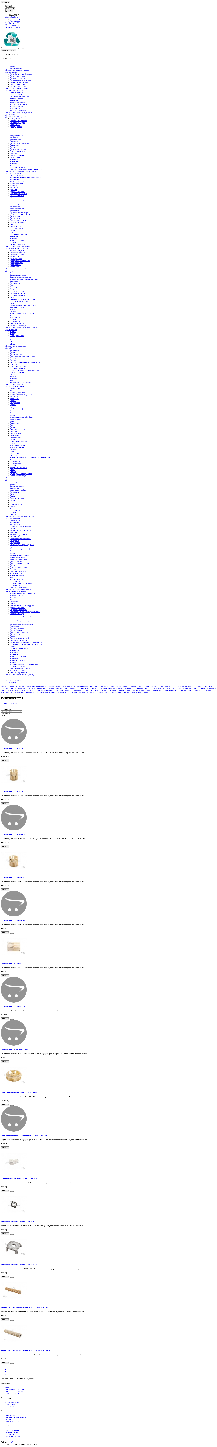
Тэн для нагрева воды (18, 104)
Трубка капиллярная (18, 656)
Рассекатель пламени (18, 149)
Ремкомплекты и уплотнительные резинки (26, 644)
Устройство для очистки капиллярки (24, 664)
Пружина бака (15, 437)
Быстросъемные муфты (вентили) (23, 593)
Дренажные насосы (17, 192)
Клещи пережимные (18, 618)
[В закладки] (11, 933)
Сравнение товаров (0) (9, 703)
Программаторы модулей (19, 638)
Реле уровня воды (17, 307)
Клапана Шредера (17, 614)
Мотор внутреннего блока (20, 214)
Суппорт (13, 455)
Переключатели (16, 218)
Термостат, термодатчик (19, 575)
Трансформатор (16, 163)
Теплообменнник (16, 98)
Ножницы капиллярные (19, 632)
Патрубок (13, 421)
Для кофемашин (16, 259)
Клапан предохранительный (21, 96)
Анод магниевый (16, 92)
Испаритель (14, 537)
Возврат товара (11, 1404)
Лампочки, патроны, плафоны (21, 549)
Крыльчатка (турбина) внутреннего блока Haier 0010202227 (25, 1307)
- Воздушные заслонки (166, 686)
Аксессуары (14, 273)
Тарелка (13, 376)
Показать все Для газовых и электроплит (21, 171)
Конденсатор (15, 206)
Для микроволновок (18, 76)
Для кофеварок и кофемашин (21, 74)
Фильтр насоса (15, 322)
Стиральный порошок (18, 86)
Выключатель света (17, 524)
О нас (7, 1387)
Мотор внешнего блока (19, 212)
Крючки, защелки (17, 360)
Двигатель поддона (17, 354)
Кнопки (13, 285)
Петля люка (14, 423)
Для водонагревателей (14, 90)
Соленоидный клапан (18, 234)
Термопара (14, 159)
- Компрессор (128, 688)
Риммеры (13, 646)
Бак (11, 391)
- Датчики (196, 686)
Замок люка (14, 399)
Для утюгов (14, 267)
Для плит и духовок (17, 78)
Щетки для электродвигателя (21, 474)
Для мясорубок (15, 265)
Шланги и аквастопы (18, 324)
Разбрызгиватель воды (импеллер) (23, 305)
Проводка (14, 431)
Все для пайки (15, 602)
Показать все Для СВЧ (14, 384)
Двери (12, 352)
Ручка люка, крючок (18, 445)
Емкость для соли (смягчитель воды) (24, 279)
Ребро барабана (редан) (19, 441)
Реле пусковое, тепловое (19, 567)
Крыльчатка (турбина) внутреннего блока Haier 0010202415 (25, 1350)
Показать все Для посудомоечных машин (21, 328)
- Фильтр (197, 690)
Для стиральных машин (19, 82)
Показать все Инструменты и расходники (21, 675)
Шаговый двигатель (18, 244)
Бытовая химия (11, 72)
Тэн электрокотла (17, 106)
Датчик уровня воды (18, 393)
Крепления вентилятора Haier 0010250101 (18, 1221)
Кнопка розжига (16, 135)
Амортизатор (15, 388)
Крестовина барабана (18, 490)
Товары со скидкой (12, 1421)
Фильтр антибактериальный (21, 583)
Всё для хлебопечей (17, 253)
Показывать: (6, 713)
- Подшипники (75, 690)
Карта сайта (10, 1406)
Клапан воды (15, 283)
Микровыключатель (17, 295)
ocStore (13, 1442)
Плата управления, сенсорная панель (24, 370)
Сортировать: (6, 709)
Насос (12, 297)
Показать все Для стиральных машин (19, 478)
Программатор (15, 433)
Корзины (13, 289)
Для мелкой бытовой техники (16, 248)
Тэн (11, 165)
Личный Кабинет (12, 1430)
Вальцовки (14, 597)
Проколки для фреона (18, 640)
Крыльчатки (14, 210)
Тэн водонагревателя (18, 102)
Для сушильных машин (14, 480)
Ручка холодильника (18, 571)
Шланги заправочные (18, 673)
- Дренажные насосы (17, 688)
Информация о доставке (14, 1389)
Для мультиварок (16, 263)
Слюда (12, 374)
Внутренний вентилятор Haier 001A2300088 (19, 1092)
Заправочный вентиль (18, 194)
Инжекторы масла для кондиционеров (25, 612)
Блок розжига (15, 119)
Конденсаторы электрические (21, 624)
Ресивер (13, 569)
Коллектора (14, 620)
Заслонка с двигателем (18, 535)
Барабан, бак (15, 482)
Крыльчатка (14, 492)
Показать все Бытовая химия (16, 88)
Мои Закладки (11, 1434)
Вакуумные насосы (17, 595)
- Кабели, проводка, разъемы (110, 688)
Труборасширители (17, 660)
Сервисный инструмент (19, 648)
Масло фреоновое (17, 628)
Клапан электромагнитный (20, 539)
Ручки (12, 309)
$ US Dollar (10, 8)
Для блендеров (15, 257)
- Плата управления (60, 690)
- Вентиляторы (149, 686)
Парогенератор (16, 419)
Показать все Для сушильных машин (19, 516)
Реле (11, 232)
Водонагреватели (16, 64)
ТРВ (11, 577)
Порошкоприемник (17, 429)
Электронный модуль (18, 110)
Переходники (15, 634)
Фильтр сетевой (16, 464)
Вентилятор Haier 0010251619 (13, 791)
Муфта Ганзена (16, 630)
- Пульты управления (107, 690)
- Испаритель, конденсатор (87, 688)
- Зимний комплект (54, 688)
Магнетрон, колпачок (18, 366)
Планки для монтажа (18, 220)
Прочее (13, 303)
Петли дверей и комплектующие (22, 299)
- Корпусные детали (156, 688)
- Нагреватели (12, 690)
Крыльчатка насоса (17, 293)
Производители (11, 1415)
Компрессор (14, 204)
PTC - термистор (16, 175)
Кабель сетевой (16, 94)
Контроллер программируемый (22, 545)
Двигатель (14, 188)
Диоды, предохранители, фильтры (23, 356)
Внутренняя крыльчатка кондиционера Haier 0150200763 (24, 1135)
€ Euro (8, 6)
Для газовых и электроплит (16, 117)
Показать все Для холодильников (18, 589)
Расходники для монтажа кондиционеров (26, 642)
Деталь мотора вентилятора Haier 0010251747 (19, 1178)
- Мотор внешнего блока (187, 688)
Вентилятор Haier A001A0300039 (14, 1049)
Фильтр (13, 242)
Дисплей (13, 190)
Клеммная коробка (17, 133)
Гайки (12, 604)
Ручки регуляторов (17, 155)
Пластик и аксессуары (18, 559)
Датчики (13, 186)
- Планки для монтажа (42, 690)
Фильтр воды (15, 585)
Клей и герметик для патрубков (22, 616)
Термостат (14, 100)
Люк (11, 411)
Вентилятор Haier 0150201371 (13, 1006)
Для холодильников (17, 84)
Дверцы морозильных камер (21, 531)
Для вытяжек (10, 115)
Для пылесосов (11, 330)
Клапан (13, 131)
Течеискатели (15, 652)
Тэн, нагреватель (16, 579)
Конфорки (14, 137)
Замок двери (15, 281)
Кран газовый (15, 139)
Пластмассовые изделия (19, 301)
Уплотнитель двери (17, 167)
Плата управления (17, 222)
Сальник (13, 311)
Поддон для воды (16, 561)
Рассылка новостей (12, 1436)
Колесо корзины (16, 287)
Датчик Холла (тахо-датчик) (21, 395)
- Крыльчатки (171, 688)
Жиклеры (13, 129)
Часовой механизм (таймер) (20, 382)
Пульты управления (17, 228)
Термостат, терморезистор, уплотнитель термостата (30, 457)
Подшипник (14, 425)
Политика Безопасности (14, 1391)
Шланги (13, 472)
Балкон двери (15, 520)
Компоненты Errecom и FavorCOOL (24, 622)
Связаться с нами (12, 1402)
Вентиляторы (15, 179)
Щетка (12, 344)
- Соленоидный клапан (140, 690)
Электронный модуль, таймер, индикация (26, 169)
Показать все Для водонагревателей (19, 113)
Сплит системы (16, 68)
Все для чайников (17, 255)
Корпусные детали (17, 208)
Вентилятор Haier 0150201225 (13, 963)
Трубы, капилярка (17, 240)
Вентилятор (14, 350)
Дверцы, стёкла (16, 127)
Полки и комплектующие (20, 563)
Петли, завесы (15, 145)
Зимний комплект (17, 196)
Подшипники (15, 224)
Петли (12, 496)
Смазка (12, 451)
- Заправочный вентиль (35, 688)
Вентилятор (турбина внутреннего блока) (26, 177)
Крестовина (14, 407)
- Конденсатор (141, 688)
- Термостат (156, 690)
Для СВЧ (8, 348)
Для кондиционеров (13, 173)
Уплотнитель (15, 108)
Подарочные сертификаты (15, 1417)
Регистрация (15, 19)
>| (6, 1375)
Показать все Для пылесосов (16, 346)
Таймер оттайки (16, 573)
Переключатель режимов (19, 143)
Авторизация (15, 21)
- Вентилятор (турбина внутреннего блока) (125, 686)
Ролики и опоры (16, 504)
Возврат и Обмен (12, 1393)
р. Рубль (9, 11)
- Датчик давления (183, 686)
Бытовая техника (12, 62)
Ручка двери (14, 153)
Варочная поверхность (18, 121)
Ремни (12, 502)
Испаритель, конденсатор (20, 200)
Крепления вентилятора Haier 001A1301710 (19, 1264)
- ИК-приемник (69, 688)
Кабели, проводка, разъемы (20, 202)
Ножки (12, 415)
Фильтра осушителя (17, 666)
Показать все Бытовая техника (17, 70)
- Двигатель (206, 686)
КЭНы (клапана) (16, 409)
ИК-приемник (15, 198)
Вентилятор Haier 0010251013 (13, 748)
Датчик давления (16, 184)
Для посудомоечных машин (20, 80)
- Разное (120, 690)
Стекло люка (15, 453)
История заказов (11, 1432)
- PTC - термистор (100, 686)
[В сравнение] (13, 933)
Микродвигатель (16, 551)
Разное (12, 147)
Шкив (12, 470)
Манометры (14, 626)
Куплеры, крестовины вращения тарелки (26, 362)
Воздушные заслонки (18, 182)
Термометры (15, 650)
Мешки (13, 332)
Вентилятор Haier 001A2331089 (13, 834)
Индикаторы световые (18, 610)
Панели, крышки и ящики (20, 555)
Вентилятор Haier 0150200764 (13, 920)
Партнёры (9, 1419)
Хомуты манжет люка (18, 468)
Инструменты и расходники (16, 591)
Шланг (12, 342)
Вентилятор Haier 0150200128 (13, 877)
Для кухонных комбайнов (20, 261)
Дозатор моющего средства (20, 277)
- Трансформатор (168, 690)
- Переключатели (25, 690)
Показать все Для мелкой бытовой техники (22, 269)
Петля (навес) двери (17, 557)
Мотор (12, 334)
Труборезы (14, 662)
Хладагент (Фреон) (17, 671)
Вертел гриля (15, 125)
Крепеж (13, 405)
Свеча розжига (15, 157)
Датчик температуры (18, 275)
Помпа (12, 427)
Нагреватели (15, 216)
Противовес (14, 435)
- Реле (127, 690)
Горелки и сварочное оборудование (23, 606)
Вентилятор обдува (17, 123)
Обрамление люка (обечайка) (21, 417)
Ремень (12, 443)
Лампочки (14, 141)
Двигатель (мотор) (17, 486)
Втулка (12, 484)
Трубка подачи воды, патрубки (22, 313)
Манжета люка (15, 413)
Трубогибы (14, 658)
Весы (12, 600)
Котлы (12, 66)
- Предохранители (90, 690)
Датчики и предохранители (20, 526)
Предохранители (16, 226)
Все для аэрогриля (17, 251)
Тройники (14, 654)
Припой (13, 636)
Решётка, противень (17, 151)
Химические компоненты (20, 669)
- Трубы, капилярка (184, 690)
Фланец (13, 466)
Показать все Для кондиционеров (18, 246)
